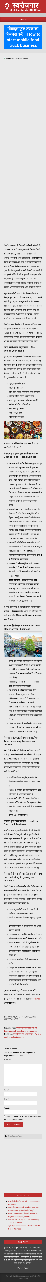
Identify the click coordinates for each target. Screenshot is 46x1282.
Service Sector (11, 1019)
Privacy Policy (23, 1268)
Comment (6, 1061)
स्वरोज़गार (36, 999)
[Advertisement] (23, 1166)
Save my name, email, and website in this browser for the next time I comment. (22, 1118)
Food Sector (30, 1017)
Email (6, 1099)
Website (6, 1108)
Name (6, 1090)
